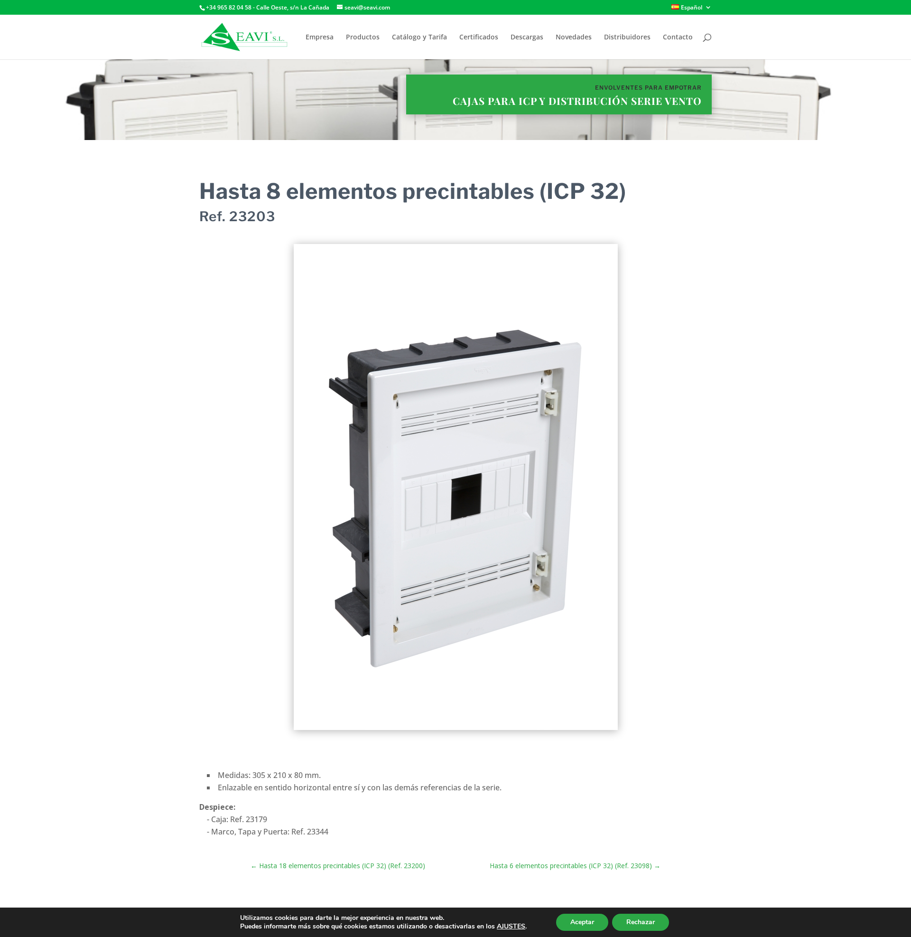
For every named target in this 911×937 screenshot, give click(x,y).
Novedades (574, 37)
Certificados (478, 37)
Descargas (527, 37)
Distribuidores (627, 37)
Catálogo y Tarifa (419, 37)
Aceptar (582, 922)
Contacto (678, 37)
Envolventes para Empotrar (648, 87)
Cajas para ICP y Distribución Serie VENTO (577, 100)
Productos (363, 37)
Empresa (320, 37)
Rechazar (640, 922)
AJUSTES (511, 926)
